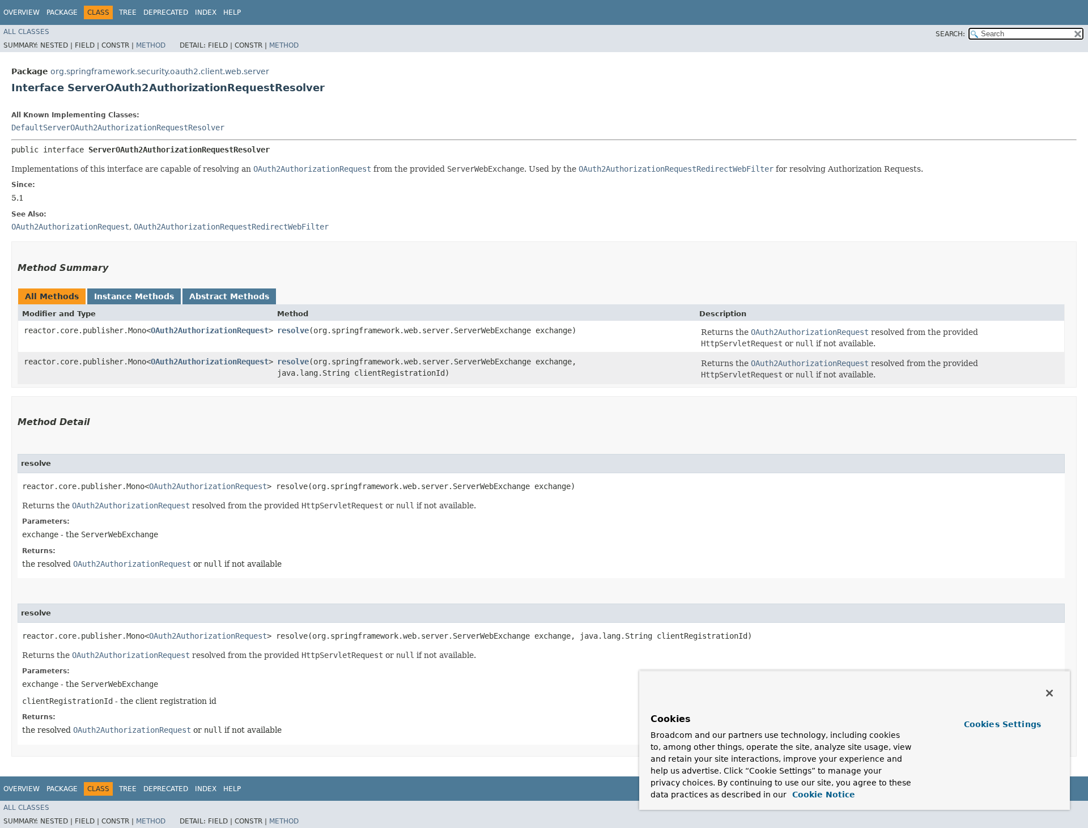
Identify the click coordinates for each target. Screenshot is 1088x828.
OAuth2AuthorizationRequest (210, 330)
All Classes (26, 32)
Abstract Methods (229, 296)
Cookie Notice (822, 794)
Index (205, 12)
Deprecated (165, 12)
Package (62, 12)
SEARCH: (950, 34)
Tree (128, 12)
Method (150, 45)
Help (232, 12)
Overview (21, 12)
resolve (293, 330)
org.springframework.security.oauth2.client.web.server (159, 71)
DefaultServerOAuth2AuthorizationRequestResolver (117, 127)
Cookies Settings (1002, 724)
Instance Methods (134, 296)
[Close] (1049, 693)
